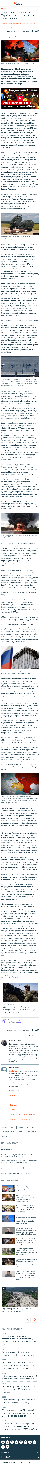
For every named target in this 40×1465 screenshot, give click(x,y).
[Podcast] (3, 1447)
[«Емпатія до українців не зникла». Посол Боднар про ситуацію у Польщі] (8, 1188)
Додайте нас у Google (9, 1462)
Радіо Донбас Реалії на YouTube (21, 1119)
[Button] (11, 31)
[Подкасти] (29, 1462)
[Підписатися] (7, 1447)
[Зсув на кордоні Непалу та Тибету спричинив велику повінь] (20, 1297)
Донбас (4, 8)
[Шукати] (36, 1462)
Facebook (13, 1095)
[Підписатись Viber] (25, 1442)
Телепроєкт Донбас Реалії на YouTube (23, 1114)
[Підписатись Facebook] (3, 1442)
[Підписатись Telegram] (30, 1442)
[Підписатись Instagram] (21, 1442)
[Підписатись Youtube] (16, 1442)
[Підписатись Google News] (7, 1442)
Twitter (12, 1110)
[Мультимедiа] (22, 1462)
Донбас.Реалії (31, 23)
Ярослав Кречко (6, 23)
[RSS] (34, 1442)
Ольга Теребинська (19, 23)
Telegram (13, 1100)
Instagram (13, 1105)
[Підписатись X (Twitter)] (12, 1442)
